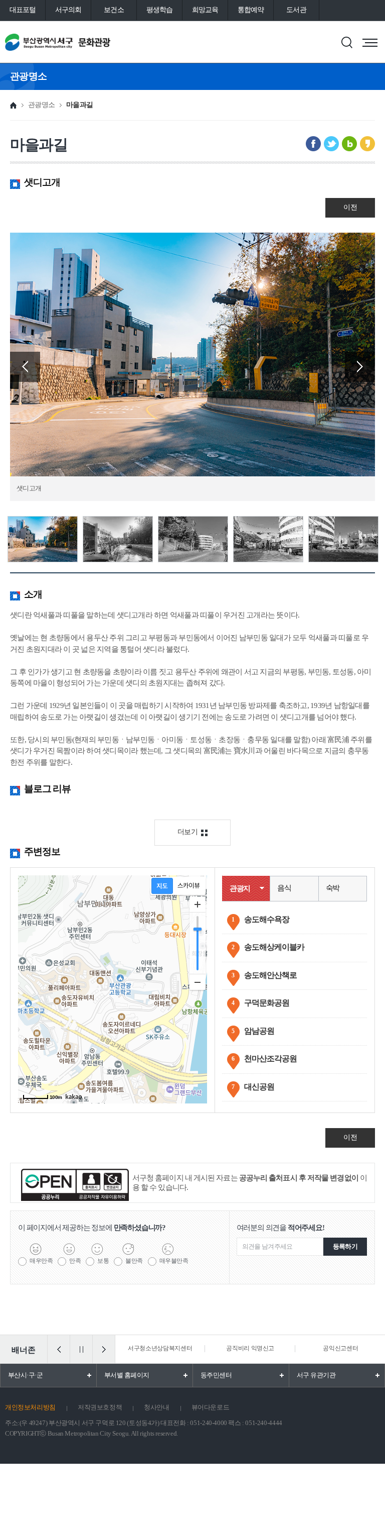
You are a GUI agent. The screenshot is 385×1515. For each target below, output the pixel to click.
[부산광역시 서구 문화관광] (74, 42)
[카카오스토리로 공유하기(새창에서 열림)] (367, 143)
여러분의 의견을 (280, 1228)
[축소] (197, 982)
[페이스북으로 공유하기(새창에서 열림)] (313, 143)
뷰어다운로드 (210, 1407)
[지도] (162, 886)
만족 (75, 1260)
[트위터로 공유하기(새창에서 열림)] (331, 143)
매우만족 (41, 1260)
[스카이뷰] (189, 886)
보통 (103, 1260)
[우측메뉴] (369, 42)
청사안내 (156, 1407)
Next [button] (360, 367)
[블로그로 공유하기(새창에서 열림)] (349, 143)
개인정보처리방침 (30, 1407)
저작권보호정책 (100, 1407)
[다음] (104, 1349)
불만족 (134, 1260)
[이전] (59, 1349)
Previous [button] (25, 367)
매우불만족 (173, 1260)
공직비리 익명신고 (250, 1348)
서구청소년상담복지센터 (160, 1348)
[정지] (81, 1349)
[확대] (197, 904)
